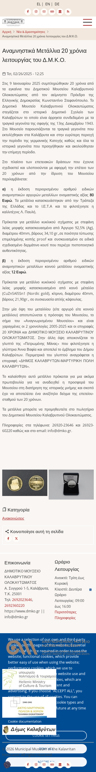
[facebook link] (28, 11)
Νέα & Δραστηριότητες (31, 32)
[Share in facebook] (8, 538)
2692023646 (22, 599)
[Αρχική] (13, 21)
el (39, 4)
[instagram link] (36, 11)
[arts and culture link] (60, 11)
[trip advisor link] (52, 11)
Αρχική (6, 32)
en (47, 4)
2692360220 (14, 605)
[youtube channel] (44, 11)
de (57, 4)
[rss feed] (68, 11)
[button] (24, 484)
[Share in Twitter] (16, 538)
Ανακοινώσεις (13, 518)
